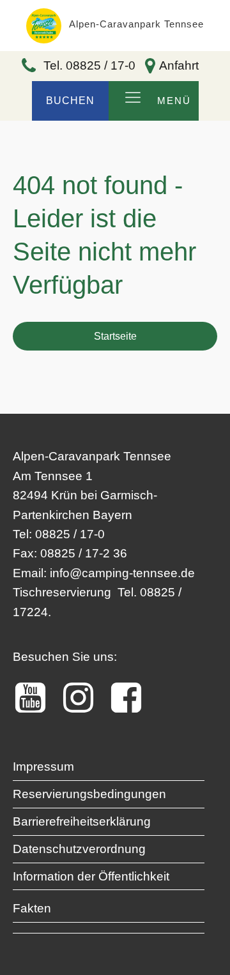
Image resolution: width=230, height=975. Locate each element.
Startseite (115, 336)
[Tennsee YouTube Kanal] (37, 697)
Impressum (43, 766)
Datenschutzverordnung (79, 849)
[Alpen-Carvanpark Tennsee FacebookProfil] (133, 697)
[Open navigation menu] (133, 98)
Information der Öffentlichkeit (91, 876)
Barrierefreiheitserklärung (82, 821)
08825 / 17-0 (70, 534)
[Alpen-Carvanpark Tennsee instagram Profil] (85, 697)
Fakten (32, 908)
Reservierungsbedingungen (89, 794)
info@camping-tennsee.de (122, 573)
